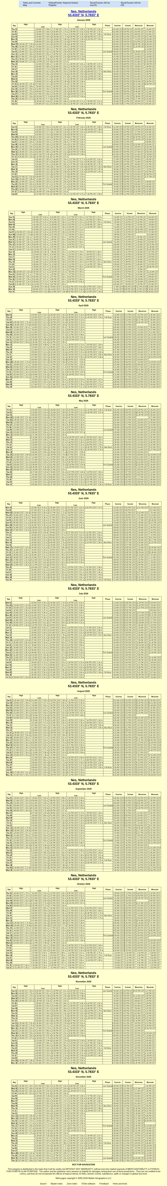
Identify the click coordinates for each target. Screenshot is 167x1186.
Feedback (104, 1184)
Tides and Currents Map (32, 4)
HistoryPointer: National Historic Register (63, 4)
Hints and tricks (120, 1184)
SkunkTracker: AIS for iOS (131, 4)
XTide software (88, 1184)
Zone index (72, 1184)
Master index (57, 1184)
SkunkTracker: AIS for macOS (100, 4)
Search (43, 1184)
